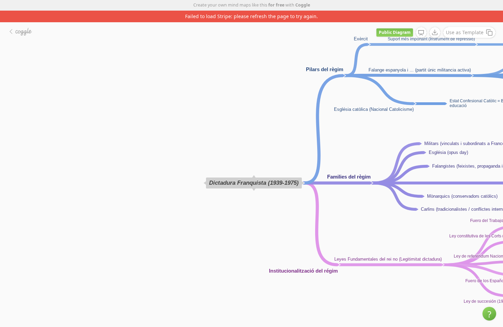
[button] (489, 314)
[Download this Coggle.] (434, 32)
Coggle (302, 5)
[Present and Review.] (421, 32)
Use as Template (464, 32)
